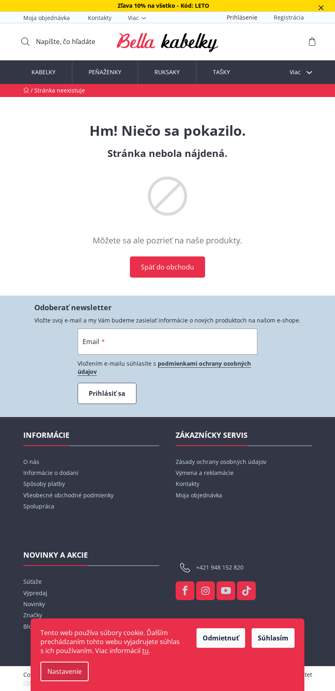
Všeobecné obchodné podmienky (68, 495)
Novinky (34, 604)
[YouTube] (226, 590)
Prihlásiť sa (107, 393)
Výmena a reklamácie (205, 473)
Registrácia (289, 17)
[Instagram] (205, 590)
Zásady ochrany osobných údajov (221, 462)
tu (145, 650)
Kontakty (100, 18)
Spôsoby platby (44, 484)
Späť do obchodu (167, 267)
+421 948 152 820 (219, 567)
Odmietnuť (221, 638)
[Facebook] (185, 590)
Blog (29, 626)
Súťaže (32, 581)
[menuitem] (43, 72)
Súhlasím (273, 638)
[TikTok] (246, 590)
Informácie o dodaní (50, 473)
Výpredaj (35, 593)
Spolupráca (38, 506)
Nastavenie (64, 671)
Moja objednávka (46, 18)
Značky (32, 615)
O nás (31, 462)
